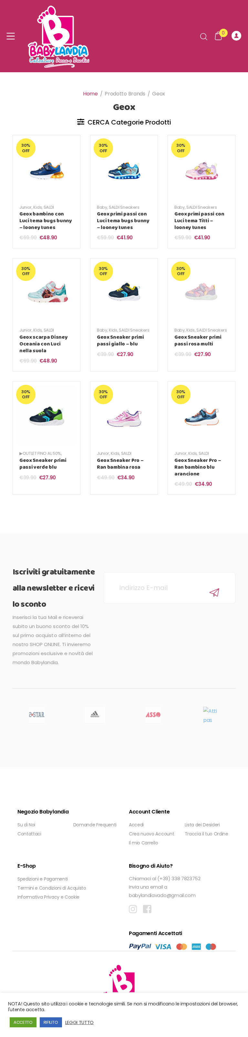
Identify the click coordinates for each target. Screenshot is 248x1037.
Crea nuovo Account (151, 834)
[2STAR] (37, 715)
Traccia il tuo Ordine (206, 834)
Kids (37, 207)
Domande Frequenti (95, 825)
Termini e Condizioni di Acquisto (51, 888)
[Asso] (153, 715)
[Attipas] (211, 715)
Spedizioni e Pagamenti (42, 879)
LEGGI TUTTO (79, 1022)
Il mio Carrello (143, 843)
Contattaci (29, 834)
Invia (214, 592)
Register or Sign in (237, 36)
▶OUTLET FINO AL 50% (40, 453)
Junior (25, 207)
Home (90, 93)
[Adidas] (95, 715)
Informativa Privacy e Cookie (48, 897)
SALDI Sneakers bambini (37, 209)
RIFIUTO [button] (51, 1022)
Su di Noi (26, 825)
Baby (102, 207)
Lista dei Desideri (202, 825)
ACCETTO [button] (23, 1022)
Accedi (136, 825)
